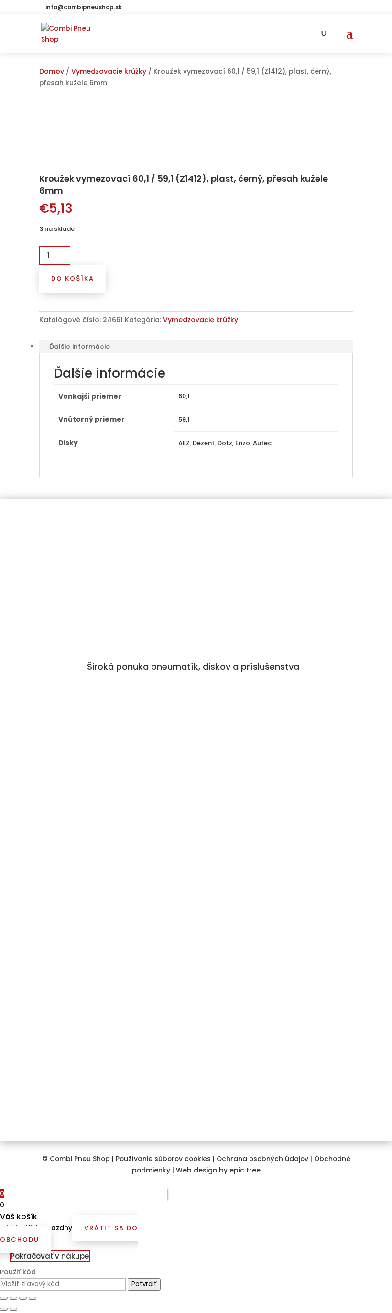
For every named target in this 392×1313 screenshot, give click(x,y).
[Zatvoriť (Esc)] (4, 1298)
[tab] (196, 346)
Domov (51, 71)
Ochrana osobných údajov (262, 1158)
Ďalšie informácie (79, 346)
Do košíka (72, 278)
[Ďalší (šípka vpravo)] (13, 1309)
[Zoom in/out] (32, 1298)
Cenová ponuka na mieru (83, 945)
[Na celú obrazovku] (23, 1298)
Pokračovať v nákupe (50, 1256)
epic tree (245, 1170)
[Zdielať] (13, 1298)
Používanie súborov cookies (163, 1158)
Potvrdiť (144, 1284)
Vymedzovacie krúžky (108, 71)
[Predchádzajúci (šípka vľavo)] (4, 1309)
